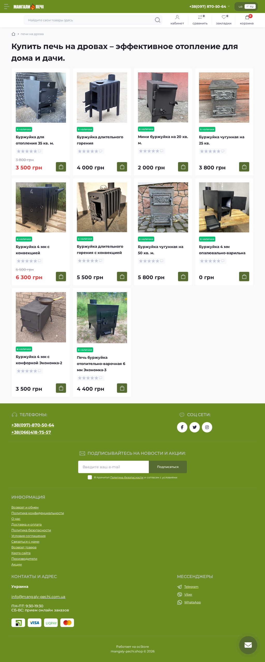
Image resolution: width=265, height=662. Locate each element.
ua (240, 6)
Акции (16, 564)
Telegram (191, 587)
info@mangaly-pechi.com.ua (38, 596)
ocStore (143, 647)
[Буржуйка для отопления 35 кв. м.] (41, 97)
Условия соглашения (28, 536)
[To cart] (61, 166)
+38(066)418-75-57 (31, 432)
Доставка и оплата (26, 524)
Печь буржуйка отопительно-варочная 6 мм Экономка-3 (101, 363)
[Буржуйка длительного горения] (102, 97)
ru (251, 6)
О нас (15, 519)
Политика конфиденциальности (37, 513)
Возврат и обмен (25, 507)
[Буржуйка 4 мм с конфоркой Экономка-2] (41, 317)
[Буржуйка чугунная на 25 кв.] (224, 97)
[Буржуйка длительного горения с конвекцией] (102, 207)
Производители (24, 559)
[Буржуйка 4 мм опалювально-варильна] (224, 207)
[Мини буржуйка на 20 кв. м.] (163, 97)
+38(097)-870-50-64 (32, 425)
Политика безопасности (126, 477)
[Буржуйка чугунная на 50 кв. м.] (163, 207)
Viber (188, 594)
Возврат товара (23, 547)
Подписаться (168, 467)
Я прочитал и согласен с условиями (135, 477)
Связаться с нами (25, 541)
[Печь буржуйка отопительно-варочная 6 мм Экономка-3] (102, 317)
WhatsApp (192, 602)
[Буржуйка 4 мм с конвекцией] (41, 207)
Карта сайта (21, 553)
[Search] (157, 20)
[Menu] (6, 6)
